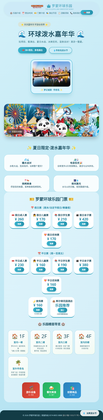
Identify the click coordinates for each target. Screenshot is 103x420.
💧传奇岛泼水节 (60, 50)
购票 (19, 224)
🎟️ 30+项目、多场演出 (32, 50)
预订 (62, 310)
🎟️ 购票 (87, 12)
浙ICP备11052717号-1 (71, 415)
